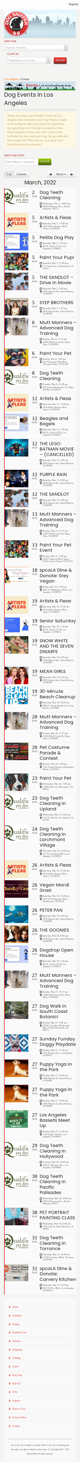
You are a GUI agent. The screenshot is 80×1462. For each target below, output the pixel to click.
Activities (17, 1315)
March (60, 174)
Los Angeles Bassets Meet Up (55, 1120)
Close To (13, 54)
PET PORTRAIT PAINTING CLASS (57, 1215)
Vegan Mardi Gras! (54, 887)
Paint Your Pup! (57, 257)
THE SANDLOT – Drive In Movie (57, 280)
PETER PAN (51, 910)
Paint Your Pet (55, 353)
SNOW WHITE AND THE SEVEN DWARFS (57, 646)
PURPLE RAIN (53, 474)
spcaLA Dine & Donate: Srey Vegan (56, 575)
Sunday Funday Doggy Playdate (58, 1041)
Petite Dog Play (57, 237)
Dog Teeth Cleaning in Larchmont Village (53, 837)
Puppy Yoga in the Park (56, 1067)
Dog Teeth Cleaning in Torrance (53, 1243)
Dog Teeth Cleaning (51, 195)
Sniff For (10, 41)
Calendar (21, 174)
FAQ (14, 1392)
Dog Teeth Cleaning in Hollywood (53, 1151)
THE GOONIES (54, 930)
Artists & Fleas (55, 217)
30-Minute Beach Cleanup (57, 694)
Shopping (17, 1349)
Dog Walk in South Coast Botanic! (54, 1011)
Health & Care (19, 1332)
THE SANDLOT (54, 494)
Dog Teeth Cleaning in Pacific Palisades (53, 1184)
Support (16, 1400)
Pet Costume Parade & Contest (55, 752)
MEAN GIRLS (53, 671)
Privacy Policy (19, 1417)
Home (15, 1307)
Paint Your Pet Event (55, 547)
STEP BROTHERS (56, 302)
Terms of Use (18, 1408)
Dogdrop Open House (56, 953)
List (9, 174)
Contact (16, 1426)
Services (16, 1341)
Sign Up (16, 1383)
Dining (15, 1324)
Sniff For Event (14, 155)
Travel (15, 1366)
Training (16, 1357)
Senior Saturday (58, 621)
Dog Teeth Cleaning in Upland (53, 803)
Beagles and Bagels (54, 421)
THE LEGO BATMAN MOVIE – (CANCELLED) (57, 449)
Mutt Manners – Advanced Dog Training (58, 328)
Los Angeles (11, 79)
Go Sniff (60, 60)
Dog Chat (17, 1375)
